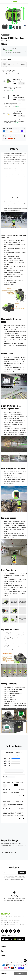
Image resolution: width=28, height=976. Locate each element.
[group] (14, 17)
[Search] (21, 1)
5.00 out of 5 (18, 752)
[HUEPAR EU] (14, 2)
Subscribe (21, 873)
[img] (6, 789)
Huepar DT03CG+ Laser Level (14, 782)
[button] (3, 41)
